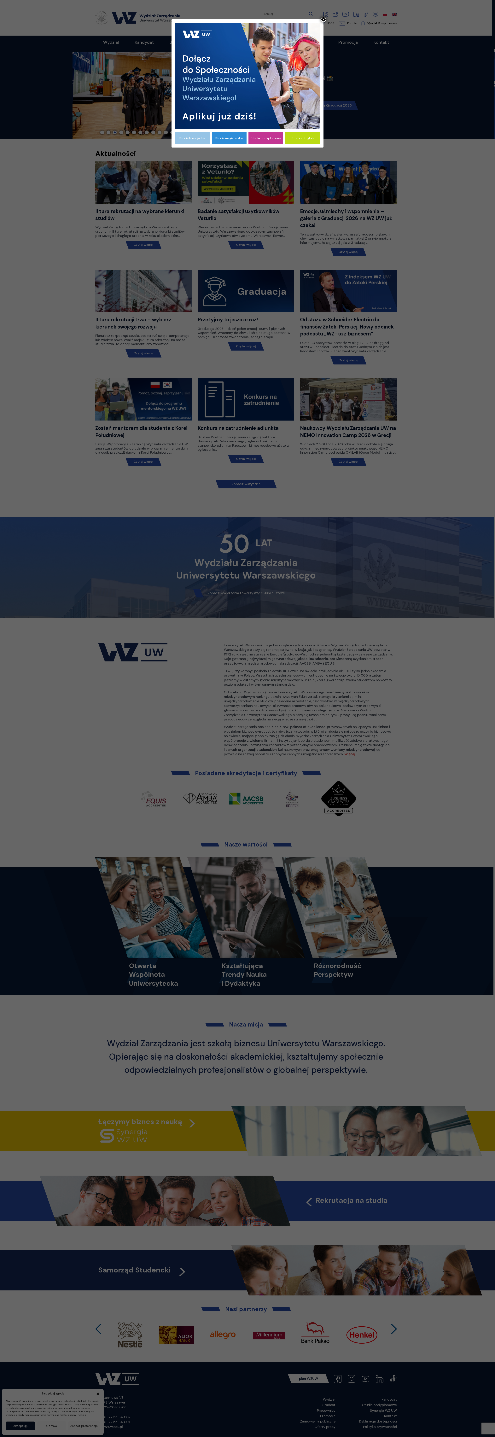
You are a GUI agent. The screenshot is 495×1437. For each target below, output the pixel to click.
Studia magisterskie (229, 138)
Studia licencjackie (192, 138)
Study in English (303, 138)
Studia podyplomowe (266, 138)
